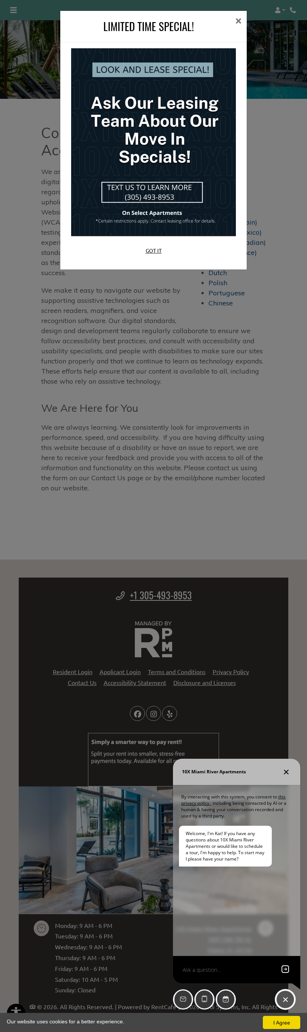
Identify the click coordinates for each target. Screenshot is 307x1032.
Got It (154, 250)
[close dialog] (238, 21)
